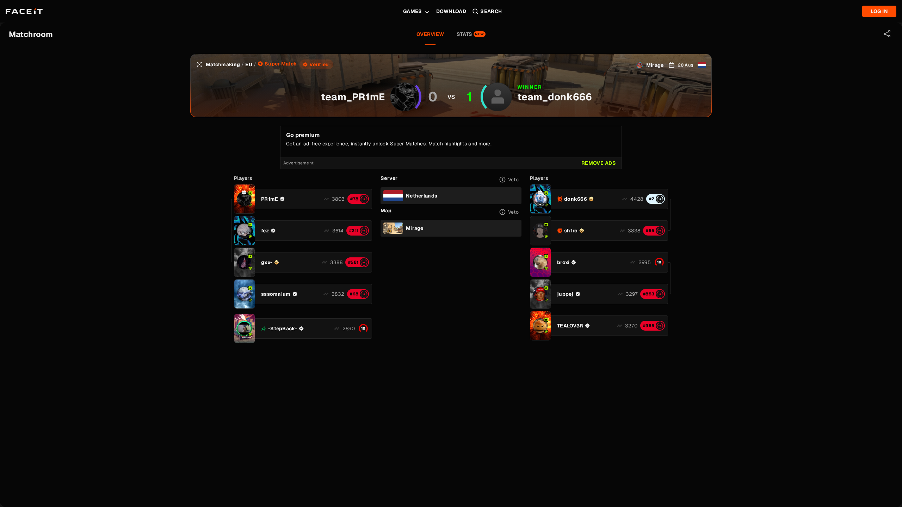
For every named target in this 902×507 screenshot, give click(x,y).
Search (491, 11)
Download (451, 11)
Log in (879, 11)
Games (412, 11)
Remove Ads (598, 163)
